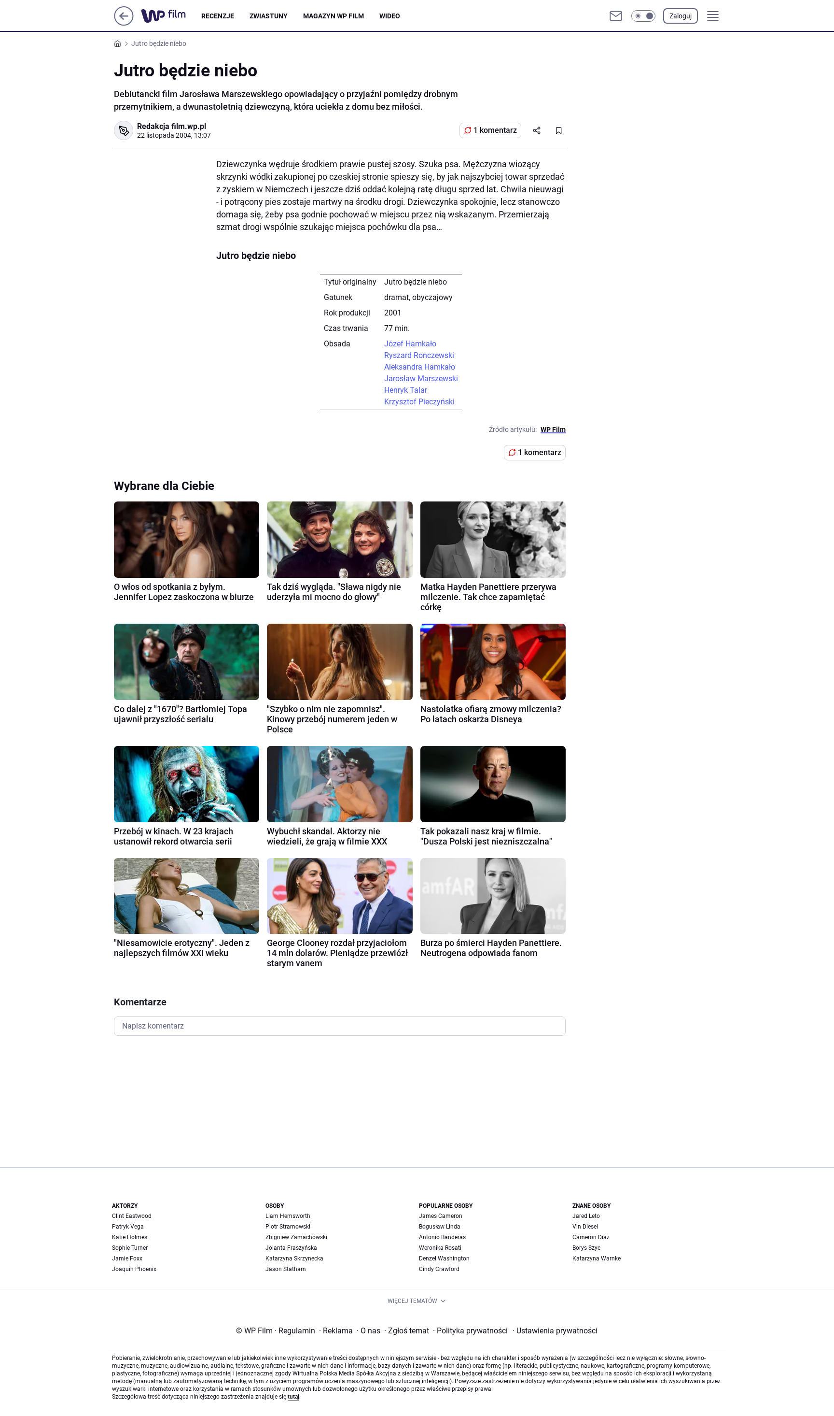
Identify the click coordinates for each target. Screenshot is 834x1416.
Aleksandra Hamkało (419, 367)
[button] (643, 16)
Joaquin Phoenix (134, 1269)
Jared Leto (586, 1216)
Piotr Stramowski (287, 1226)
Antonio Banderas (442, 1237)
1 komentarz (495, 130)
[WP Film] (171, 16)
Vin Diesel (585, 1226)
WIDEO (389, 16)
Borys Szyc (586, 1247)
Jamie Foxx (127, 1258)
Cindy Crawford (439, 1269)
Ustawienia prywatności (555, 1330)
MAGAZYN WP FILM (333, 16)
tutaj (293, 1396)
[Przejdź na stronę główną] (124, 23)
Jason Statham (285, 1269)
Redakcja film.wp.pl (171, 126)
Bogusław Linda (439, 1226)
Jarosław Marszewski (421, 378)
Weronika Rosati (440, 1247)
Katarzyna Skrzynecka (294, 1258)
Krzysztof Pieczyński (419, 401)
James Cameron (440, 1216)
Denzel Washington (444, 1258)
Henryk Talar (405, 390)
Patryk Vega (128, 1226)
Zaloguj (680, 16)
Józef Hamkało (410, 343)
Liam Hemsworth (287, 1216)
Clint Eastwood (132, 1216)
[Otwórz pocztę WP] (616, 16)
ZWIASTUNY (269, 16)
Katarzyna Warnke (596, 1258)
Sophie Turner (130, 1247)
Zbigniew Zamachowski (296, 1237)
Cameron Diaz (591, 1237)
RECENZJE (217, 16)
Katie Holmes (129, 1237)
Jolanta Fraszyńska (291, 1247)
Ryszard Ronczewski (419, 355)
